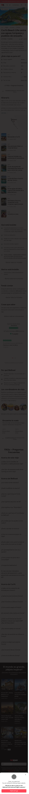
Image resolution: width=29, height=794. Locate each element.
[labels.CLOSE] (25, 774)
